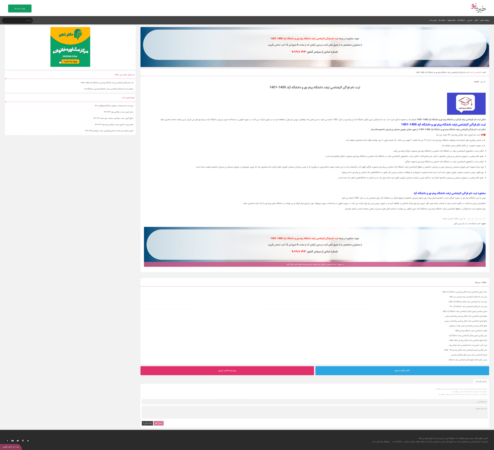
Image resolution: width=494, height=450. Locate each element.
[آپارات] (28, 441)
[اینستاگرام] (23, 441)
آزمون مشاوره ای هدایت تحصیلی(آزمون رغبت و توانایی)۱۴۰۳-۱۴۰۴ (109, 130)
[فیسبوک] (7, 441)
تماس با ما (433, 20)
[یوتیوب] (13, 441)
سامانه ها (442, 20)
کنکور (476, 20)
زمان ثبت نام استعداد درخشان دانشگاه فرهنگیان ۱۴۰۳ (114, 105)
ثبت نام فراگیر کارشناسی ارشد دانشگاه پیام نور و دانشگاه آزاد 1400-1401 (107, 82)
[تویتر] (18, 441)
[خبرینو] (478, 14)
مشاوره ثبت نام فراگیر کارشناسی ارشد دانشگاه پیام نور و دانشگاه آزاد (108, 89)
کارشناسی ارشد (475, 72)
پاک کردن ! (147, 423)
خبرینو (467, 438)
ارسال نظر (158, 423)
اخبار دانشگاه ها (474, 223)
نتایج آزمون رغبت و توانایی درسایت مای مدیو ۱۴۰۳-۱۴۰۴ (113, 118)
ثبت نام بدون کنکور (461, 223)
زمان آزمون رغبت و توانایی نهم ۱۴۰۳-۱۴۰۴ (118, 112)
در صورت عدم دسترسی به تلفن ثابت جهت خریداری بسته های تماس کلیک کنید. (315, 264)
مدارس (469, 20)
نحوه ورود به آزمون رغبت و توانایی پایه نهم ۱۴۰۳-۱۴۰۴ (114, 124)
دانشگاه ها (461, 20)
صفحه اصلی (484, 20)
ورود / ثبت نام (20, 8)
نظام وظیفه (451, 20)
